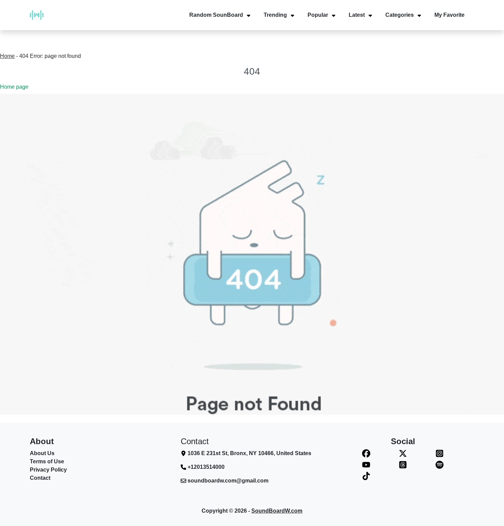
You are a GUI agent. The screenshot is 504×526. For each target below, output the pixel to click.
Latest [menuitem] (357, 15)
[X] (403, 453)
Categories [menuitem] (399, 15)
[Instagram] (439, 453)
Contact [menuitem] (40, 478)
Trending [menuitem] (275, 15)
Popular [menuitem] (318, 15)
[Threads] (403, 464)
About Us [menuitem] (42, 453)
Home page (14, 87)
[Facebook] (366, 453)
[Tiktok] (366, 476)
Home (7, 56)
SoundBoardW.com (276, 511)
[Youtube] (366, 464)
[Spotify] (439, 464)
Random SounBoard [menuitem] (216, 15)
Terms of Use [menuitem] (47, 461)
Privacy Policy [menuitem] (48, 470)
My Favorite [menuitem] (449, 15)
